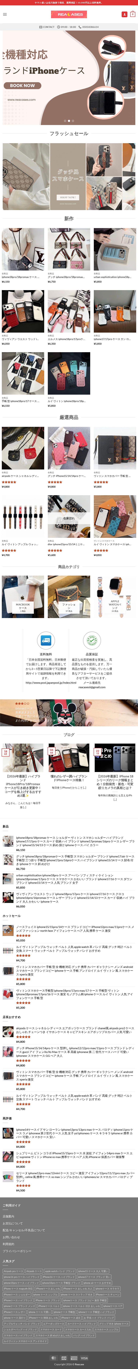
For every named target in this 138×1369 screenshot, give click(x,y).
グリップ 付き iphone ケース (114, 1323)
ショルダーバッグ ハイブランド (20, 1329)
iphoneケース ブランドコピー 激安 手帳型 (85, 1300)
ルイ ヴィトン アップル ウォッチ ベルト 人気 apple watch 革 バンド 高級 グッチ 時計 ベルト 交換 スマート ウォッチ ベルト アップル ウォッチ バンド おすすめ (21, 544)
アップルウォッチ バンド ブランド (22, 1323)
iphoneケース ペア (112, 1306)
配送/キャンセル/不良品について (24, 1230)
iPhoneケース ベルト (49, 1306)
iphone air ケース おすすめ (97, 1282)
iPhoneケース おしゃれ (48, 1288)
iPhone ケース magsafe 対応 (18, 1288)
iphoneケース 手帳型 (64, 1312)
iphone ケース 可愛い (39, 1312)
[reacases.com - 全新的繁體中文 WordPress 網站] (69, 14)
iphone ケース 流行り (15, 1317)
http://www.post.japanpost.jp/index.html (51, 682)
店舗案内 (8, 1216)
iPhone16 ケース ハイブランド (59, 1276)
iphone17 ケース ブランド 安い (94, 1276)
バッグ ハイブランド (84, 1335)
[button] (5, 14)
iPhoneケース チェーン (108, 1294)
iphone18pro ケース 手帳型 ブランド (61, 1282)
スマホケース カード (51, 1329)
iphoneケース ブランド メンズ (19, 1306)
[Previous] (10, 77)
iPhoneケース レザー (14, 1312)
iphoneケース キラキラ (107, 1288)
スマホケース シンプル (106, 1329)
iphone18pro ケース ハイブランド (21, 1282)
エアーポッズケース (53, 1323)
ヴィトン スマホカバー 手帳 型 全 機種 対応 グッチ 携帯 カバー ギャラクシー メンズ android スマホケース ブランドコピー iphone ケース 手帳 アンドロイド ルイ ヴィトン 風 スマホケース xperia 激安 (113, 475)
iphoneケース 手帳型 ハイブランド (96, 1312)
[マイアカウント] (124, 14)
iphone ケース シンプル (45, 1294)
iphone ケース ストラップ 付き (77, 1294)
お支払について (13, 1223)
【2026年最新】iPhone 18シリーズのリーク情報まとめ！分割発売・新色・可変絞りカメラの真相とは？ (115, 782)
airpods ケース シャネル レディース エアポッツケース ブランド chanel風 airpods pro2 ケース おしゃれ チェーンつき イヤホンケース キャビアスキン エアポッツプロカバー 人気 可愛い (21, 475)
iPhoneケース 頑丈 (70, 1317)
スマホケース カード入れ (78, 1329)
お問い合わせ (11, 1237)
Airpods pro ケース (13, 1271)
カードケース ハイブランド (81, 1323)
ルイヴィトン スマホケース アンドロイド (25, 1341)
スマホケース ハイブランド (18, 1335)
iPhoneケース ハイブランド (18, 1300)
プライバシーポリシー (17, 1251)
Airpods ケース (34, 1271)
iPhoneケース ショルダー (17, 1294)
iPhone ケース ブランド (48, 1300)
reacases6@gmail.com (92, 687)
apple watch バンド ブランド (60, 1271)
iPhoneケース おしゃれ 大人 (77, 1288)
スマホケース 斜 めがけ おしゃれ (53, 1335)
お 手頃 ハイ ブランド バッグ (99, 1317)
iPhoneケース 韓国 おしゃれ (43, 1317)
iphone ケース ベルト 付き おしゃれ (81, 1306)
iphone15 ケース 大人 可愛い (93, 1271)
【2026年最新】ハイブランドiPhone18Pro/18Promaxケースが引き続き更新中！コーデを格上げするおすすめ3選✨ (23, 785)
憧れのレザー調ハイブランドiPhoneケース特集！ (69, 778)
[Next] (128, 77)
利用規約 (8, 1244)
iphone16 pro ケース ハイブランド (22, 1276)
